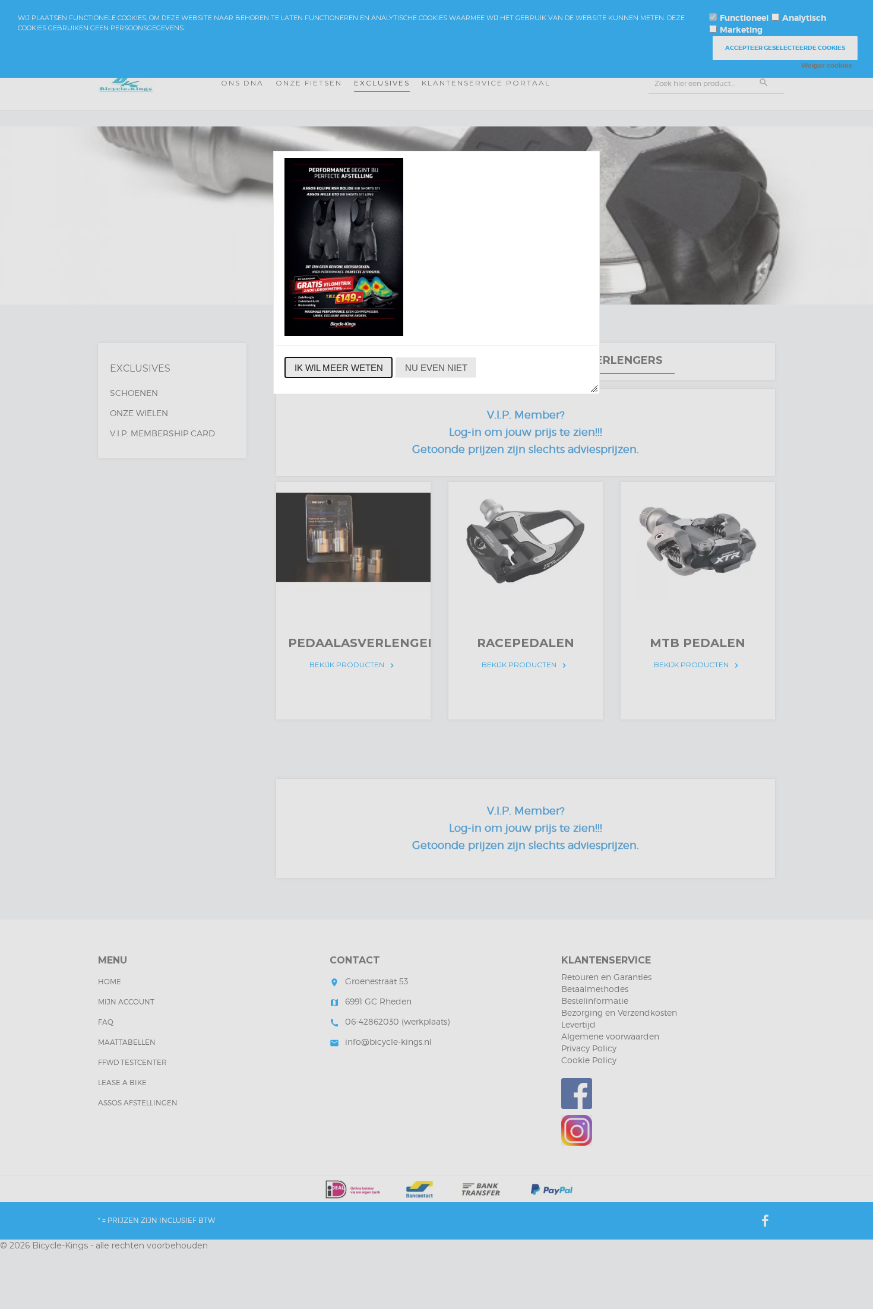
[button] (338, 367)
